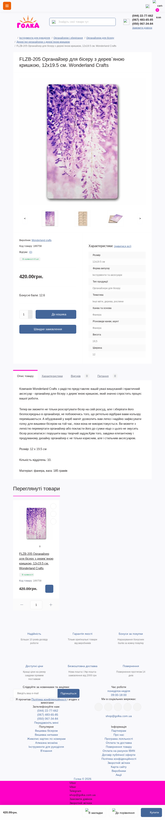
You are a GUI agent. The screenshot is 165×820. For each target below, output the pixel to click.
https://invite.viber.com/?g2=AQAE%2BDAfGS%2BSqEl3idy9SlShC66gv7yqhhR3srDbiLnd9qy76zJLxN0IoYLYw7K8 (128, 707)
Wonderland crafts (42, 240)
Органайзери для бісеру (100, 38)
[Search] (53, 22)
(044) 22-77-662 (142, 15)
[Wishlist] (53, 514)
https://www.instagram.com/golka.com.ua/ (108, 707)
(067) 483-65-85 (142, 19)
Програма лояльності (119, 738)
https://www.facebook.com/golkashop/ (99, 707)
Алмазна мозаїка (46, 742)
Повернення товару (119, 746)
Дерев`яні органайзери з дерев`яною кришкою (43, 42)
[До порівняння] (123, 812)
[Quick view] (53, 506)
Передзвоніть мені (46, 722)
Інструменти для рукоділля (34, 38)
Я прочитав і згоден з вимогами (47, 701)
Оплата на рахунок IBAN (119, 750)
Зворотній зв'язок (118, 762)
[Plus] (30, 312)
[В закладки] (94, 812)
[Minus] (30, 317)
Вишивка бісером (46, 730)
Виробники (119, 770)
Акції (119, 774)
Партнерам (118, 730)
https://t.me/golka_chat (137, 707)
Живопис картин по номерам (46, 738)
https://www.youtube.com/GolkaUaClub (118, 707)
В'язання (46, 750)
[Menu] (7, 6)
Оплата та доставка (119, 742)
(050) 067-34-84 (142, 23)
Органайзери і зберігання (68, 38)
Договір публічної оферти (118, 754)
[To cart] (49, 589)
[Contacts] (147, 6)
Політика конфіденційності (49, 699)
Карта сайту (119, 766)
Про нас (118, 734)
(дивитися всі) (122, 246)
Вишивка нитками (46, 734)
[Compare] (53, 521)
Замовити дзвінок (142, 27)
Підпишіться (68, 693)
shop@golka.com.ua (119, 716)
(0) (30, 252)
